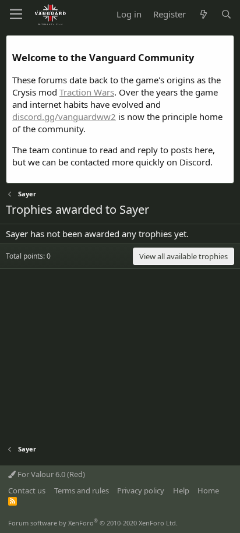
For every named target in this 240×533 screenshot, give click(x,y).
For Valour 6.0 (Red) (50, 474)
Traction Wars (86, 92)
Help (181, 490)
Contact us (26, 490)
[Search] (226, 14)
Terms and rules (81, 490)
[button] (16, 14)
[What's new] (203, 14)
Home (208, 490)
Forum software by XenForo (93, 522)
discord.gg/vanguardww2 (64, 116)
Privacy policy (140, 490)
